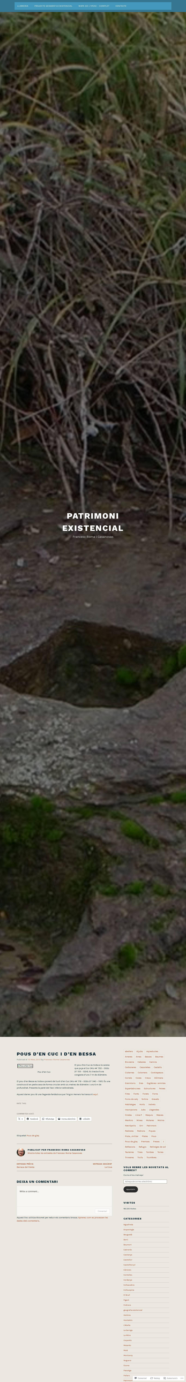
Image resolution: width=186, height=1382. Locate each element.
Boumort (128, 1245)
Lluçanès (128, 1340)
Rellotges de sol (158, 1147)
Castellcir (128, 1260)
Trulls (140, 1157)
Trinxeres (129, 1157)
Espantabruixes (132, 1088)
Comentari (102, 1211)
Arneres (128, 1056)
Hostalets (128, 1320)
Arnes (138, 1056)
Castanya (128, 1255)
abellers (129, 1051)
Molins (161, 1120)
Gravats (155, 1099)
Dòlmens (158, 1078)
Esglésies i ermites (156, 1083)
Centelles (128, 1275)
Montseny (128, 1355)
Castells (158, 1067)
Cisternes (129, 1072)
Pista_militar (131, 1136)
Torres (160, 1152)
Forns (155, 1093)
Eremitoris (130, 1083)
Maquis (149, 1115)
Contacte (120, 6)
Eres (141, 1083)
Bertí (126, 1240)
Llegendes (154, 1109)
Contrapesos (157, 1072)
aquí (95, 1094)
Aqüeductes (152, 1051)
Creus (148, 1078)
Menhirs (129, 1120)
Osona (126, 1365)
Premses (145, 1141)
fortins (145, 1099)
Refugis (142, 1147)
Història (127, 1315)
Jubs (143, 1109)
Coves (138, 1078)
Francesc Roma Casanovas (57, 1059)
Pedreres (129, 1131)
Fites (127, 1093)
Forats (146, 1093)
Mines (140, 1120)
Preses (156, 1141)
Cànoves (127, 1270)
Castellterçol (129, 1265)
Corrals (128, 1078)
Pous (153, 1136)
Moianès (127, 1345)
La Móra (127, 1335)
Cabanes (142, 1062)
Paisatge (127, 1370)
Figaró (126, 1300)
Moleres (150, 1120)
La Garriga (128, 1330)
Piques (152, 1131)
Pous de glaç (33, 1135)
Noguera (127, 1360)
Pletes (145, 1136)
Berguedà (128, 1235)
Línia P (138, 1115)
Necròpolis (130, 1125)
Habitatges (130, 1104)
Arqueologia (129, 1229)
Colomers (142, 1072)
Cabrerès (128, 1250)
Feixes (162, 1088)
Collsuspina (129, 1290)
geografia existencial (133, 1310)
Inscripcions (131, 1109)
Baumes (159, 1056)
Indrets (151, 1104)
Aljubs (139, 1051)
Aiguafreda (128, 1224)
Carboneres (130, 1067)
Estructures (149, 1088)
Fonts (136, 1093)
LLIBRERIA (22, 6)
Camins (153, 1062)
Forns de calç (131, 1099)
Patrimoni (151, 1125)
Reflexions (130, 1147)
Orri (141, 1125)
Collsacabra (129, 1285)
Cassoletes (145, 1067)
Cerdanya (128, 1280)
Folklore (127, 1305)
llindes (128, 1115)
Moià (126, 1350)
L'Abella (127, 1325)
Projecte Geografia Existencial (53, 6)
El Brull (127, 1295)
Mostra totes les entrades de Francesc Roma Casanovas (55, 1153)
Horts (142, 1104)
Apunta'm (130, 1189)
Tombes (150, 1152)
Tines (140, 1152)
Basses (148, 1056)
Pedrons (141, 1131)
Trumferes (151, 1157)
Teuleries (129, 1152)
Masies (159, 1115)
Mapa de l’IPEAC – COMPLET (94, 6)
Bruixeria (129, 1062)
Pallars (127, 1375)
